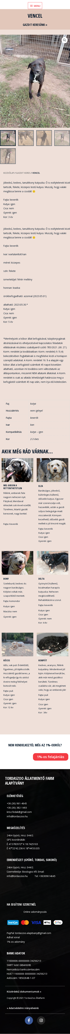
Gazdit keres (23, 172)
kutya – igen (36, 431)
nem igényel (36, 410)
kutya (33, 403)
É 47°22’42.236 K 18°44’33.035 (23, 848)
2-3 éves (34, 439)
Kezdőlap (8, 172)
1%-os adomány (16, 941)
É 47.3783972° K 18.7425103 (22, 844)
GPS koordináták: (16, 839)
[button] (65, 40)
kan (32, 424)
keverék (34, 417)
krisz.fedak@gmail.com (19, 812)
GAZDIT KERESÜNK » (35, 25)
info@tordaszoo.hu (17, 816)
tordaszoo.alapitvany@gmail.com (33, 933)
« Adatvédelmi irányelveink (23, 1008)
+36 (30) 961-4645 (17, 803)
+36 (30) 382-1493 (17, 807)
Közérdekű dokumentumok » (24, 991)
